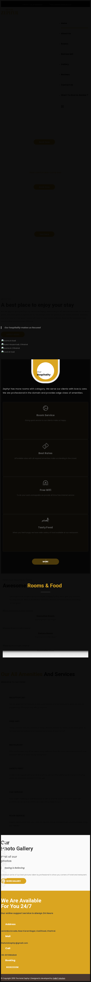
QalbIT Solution (59, 978)
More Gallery (13, 881)
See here (44, 234)
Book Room (12, 967)
